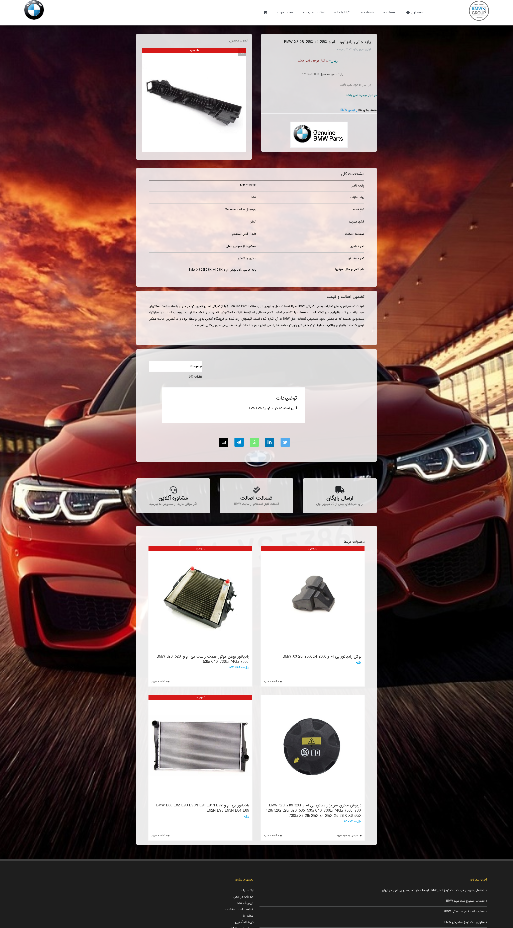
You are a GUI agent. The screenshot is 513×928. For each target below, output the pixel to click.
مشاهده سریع (271, 681)
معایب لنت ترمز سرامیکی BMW (464, 911)
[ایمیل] (223, 442)
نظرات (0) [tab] (195, 376)
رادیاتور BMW (348, 110)
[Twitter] (285, 442)
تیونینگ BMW (244, 903)
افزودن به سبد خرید (347, 835)
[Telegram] (239, 442)
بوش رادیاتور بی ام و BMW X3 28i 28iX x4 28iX (322, 657)
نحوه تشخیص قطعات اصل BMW (304, 318)
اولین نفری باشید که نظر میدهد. (353, 49)
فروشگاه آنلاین (244, 922)
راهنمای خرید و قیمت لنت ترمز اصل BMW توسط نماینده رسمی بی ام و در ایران (433, 890)
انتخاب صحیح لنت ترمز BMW (465, 901)
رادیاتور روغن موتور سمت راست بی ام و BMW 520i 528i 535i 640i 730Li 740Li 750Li (203, 659)
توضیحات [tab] (196, 366)
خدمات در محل (243, 896)
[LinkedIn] (269, 442)
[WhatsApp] (254, 442)
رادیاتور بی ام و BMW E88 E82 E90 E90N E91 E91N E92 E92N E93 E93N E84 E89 (202, 808)
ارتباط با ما (246, 890)
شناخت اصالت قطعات (239, 909)
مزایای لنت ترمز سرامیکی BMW (464, 922)
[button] (242, 52)
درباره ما (248, 915)
